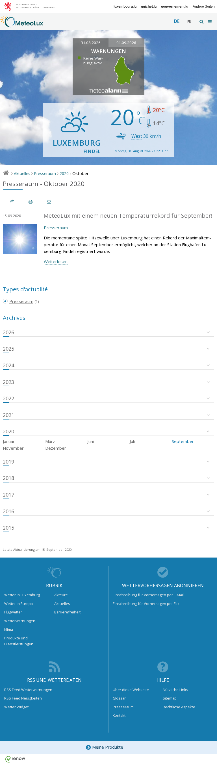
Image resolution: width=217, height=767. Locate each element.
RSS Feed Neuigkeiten (23, 698)
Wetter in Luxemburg (22, 594)
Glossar (119, 698)
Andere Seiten (204, 6)
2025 (8, 348)
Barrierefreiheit (67, 612)
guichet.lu (149, 6)
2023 (8, 382)
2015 (8, 527)
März (50, 441)
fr (189, 21)
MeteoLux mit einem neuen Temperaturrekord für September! (128, 215)
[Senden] (49, 201)
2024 (8, 365)
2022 (8, 398)
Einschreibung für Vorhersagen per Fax (146, 603)
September (183, 441)
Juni (90, 441)
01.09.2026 (126, 42)
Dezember (55, 448)
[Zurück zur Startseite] (22, 24)
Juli (132, 441)
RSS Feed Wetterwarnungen (28, 689)
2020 (64, 173)
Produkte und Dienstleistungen (18, 640)
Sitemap (170, 698)
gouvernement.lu (174, 6)
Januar (9, 441)
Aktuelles (22, 173)
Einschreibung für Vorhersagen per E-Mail (148, 594)
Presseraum (45, 173)
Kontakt (119, 715)
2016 (8, 511)
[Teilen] (12, 201)
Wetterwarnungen (19, 620)
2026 (8, 332)
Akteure (61, 594)
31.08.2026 (91, 42)
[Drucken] (30, 201)
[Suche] (201, 21)
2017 (8, 494)
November (13, 448)
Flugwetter (13, 612)
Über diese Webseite (131, 689)
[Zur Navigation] (210, 21)
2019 (8, 461)
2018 (8, 478)
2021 (8, 415)
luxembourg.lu (125, 6)
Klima (8, 629)
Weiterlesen (56, 261)
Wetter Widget (16, 706)
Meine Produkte (107, 747)
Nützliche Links (175, 689)
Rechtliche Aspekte (179, 706)
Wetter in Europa (18, 603)
